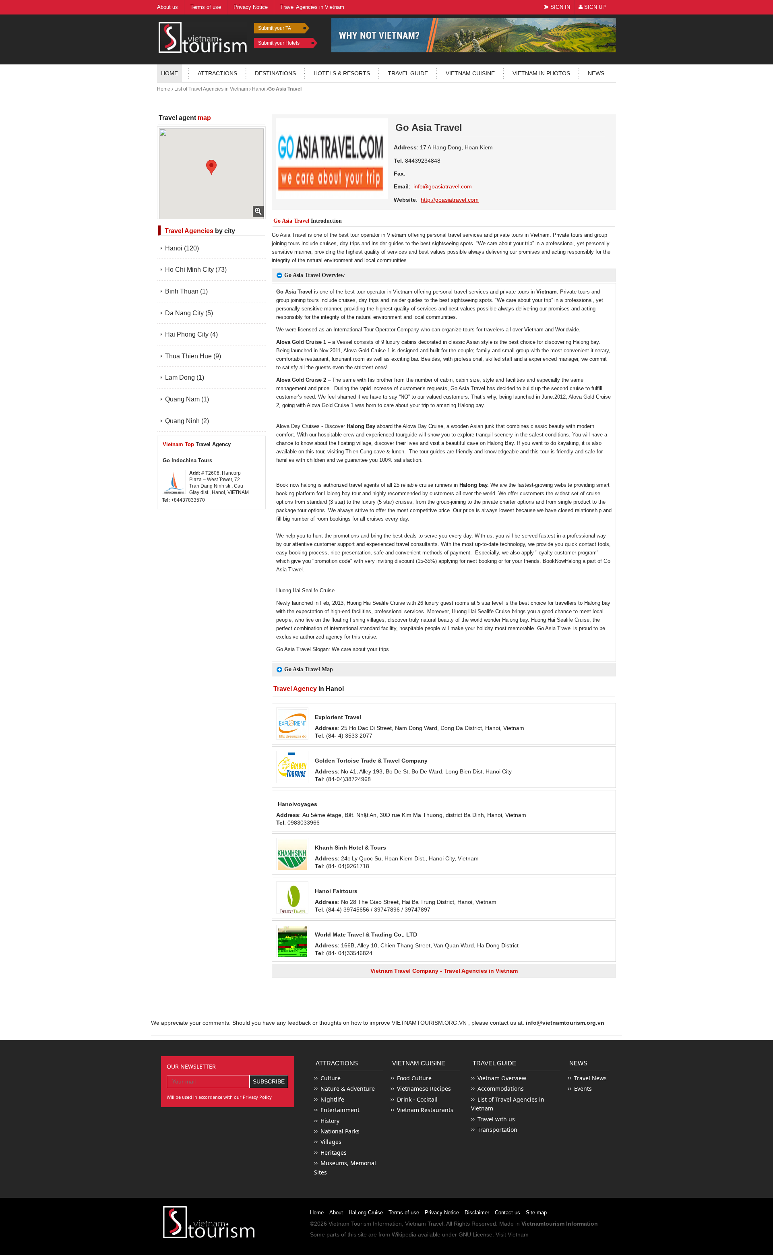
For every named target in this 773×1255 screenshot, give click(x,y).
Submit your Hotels (279, 43)
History (329, 1121)
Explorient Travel (338, 717)
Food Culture (414, 1078)
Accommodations (500, 1088)
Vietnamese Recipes (424, 1088)
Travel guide (408, 73)
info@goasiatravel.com (442, 186)
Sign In (559, 7)
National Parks (340, 1131)
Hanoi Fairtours (336, 891)
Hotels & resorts (342, 73)
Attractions (217, 73)
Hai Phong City (191, 334)
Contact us (507, 1213)
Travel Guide (494, 1063)
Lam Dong (184, 377)
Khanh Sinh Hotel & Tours (350, 847)
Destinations (275, 73)
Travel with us (496, 1119)
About (336, 1213)
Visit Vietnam (512, 1234)
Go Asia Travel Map (308, 669)
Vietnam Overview (501, 1078)
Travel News (590, 1078)
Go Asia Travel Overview (314, 275)
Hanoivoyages (297, 804)
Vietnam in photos (541, 73)
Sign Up (594, 7)
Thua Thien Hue (193, 356)
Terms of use (404, 1213)
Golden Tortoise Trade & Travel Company (371, 760)
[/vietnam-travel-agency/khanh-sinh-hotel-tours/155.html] (292, 854)
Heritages (333, 1152)
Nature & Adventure (347, 1088)
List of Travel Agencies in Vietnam (210, 89)
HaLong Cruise (366, 1213)
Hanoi (258, 89)
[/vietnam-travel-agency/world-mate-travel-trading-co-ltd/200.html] (292, 941)
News (596, 73)
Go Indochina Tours (187, 460)
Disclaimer (477, 1213)
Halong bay (586, 342)
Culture (330, 1078)
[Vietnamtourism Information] (203, 36)
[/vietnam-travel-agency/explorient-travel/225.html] (292, 723)
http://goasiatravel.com (450, 199)
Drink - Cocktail (417, 1099)
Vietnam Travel (424, 1223)
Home (169, 73)
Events (583, 1088)
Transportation (497, 1129)
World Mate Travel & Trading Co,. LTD (366, 934)
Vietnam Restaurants (425, 1110)
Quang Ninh (187, 421)
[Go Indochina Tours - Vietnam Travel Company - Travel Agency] (174, 482)
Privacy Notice (442, 1213)
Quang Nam (187, 399)
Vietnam (546, 292)
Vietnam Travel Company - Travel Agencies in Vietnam (444, 971)
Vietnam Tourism (350, 1223)
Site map (536, 1213)
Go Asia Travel (285, 89)
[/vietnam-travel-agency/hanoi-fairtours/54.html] (292, 897)
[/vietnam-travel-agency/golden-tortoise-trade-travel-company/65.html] (292, 767)
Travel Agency (197, 444)
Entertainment (340, 1110)
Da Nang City (189, 313)
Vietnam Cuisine (470, 73)
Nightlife (332, 1099)
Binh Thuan (186, 291)
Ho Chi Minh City (196, 269)
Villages (330, 1141)
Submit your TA (274, 28)
